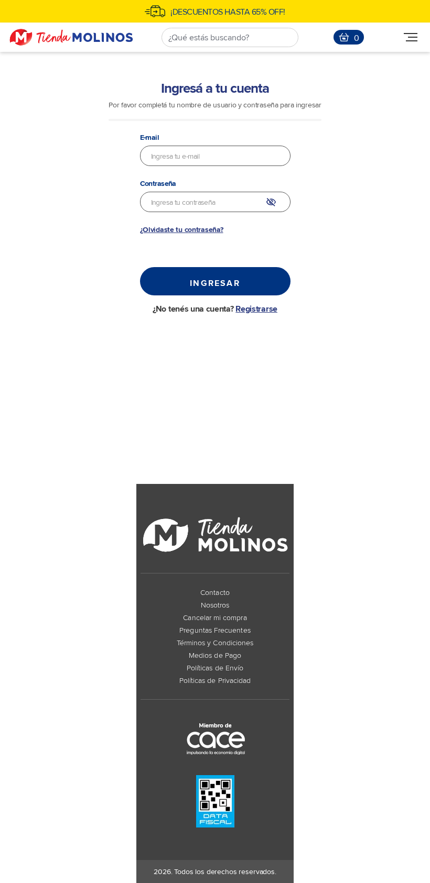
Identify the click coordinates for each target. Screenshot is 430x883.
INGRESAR (215, 283)
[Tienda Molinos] (71, 37)
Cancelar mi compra (214, 617)
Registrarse (256, 308)
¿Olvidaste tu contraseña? (181, 229)
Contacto (215, 592)
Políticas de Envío (215, 667)
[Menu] (410, 37)
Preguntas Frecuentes (214, 630)
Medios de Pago (215, 655)
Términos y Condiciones (215, 642)
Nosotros (215, 605)
